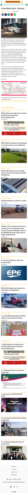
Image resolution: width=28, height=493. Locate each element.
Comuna (14, 469)
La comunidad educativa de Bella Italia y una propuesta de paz (13, 317)
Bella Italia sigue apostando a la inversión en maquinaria (13, 289)
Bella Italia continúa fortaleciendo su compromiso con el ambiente (14, 144)
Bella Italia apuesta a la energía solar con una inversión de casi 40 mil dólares (13, 173)
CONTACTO (14, 472)
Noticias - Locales (6, 11)
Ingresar (15, 474)
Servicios (14, 466)
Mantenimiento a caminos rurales (13, 201)
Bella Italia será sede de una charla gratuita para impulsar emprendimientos (14, 115)
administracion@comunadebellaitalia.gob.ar (14, 482)
